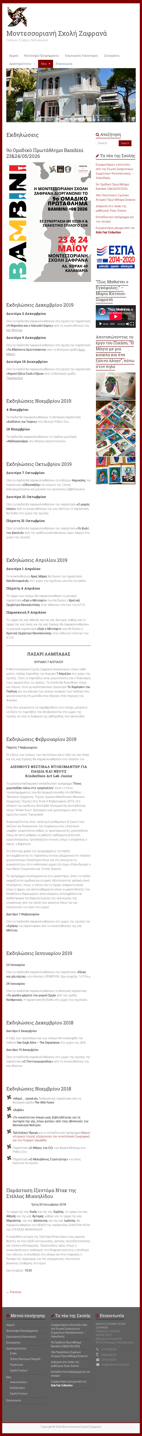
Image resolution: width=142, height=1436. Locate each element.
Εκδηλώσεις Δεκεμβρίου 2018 (39, 1022)
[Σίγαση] (128, 324)
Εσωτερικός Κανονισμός (81, 55)
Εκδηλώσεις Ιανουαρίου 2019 (39, 953)
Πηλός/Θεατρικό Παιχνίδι (25, 1359)
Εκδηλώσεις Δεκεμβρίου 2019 (40, 305)
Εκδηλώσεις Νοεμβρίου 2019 (38, 401)
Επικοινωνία (64, 64)
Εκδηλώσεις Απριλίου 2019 (36, 560)
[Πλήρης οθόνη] (132, 324)
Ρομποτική (16, 1364)
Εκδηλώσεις (17, 1387)
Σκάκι (13, 1353)
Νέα (43, 64)
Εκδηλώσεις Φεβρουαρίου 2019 (41, 739)
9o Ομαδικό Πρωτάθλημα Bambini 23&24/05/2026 (45, 153)
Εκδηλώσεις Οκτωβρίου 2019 (39, 464)
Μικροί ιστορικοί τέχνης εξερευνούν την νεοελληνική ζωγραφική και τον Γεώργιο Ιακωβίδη (51, 1136)
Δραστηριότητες (20, 64)
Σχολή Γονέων (18, 1370)
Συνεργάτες (112, 55)
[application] (116, 316)
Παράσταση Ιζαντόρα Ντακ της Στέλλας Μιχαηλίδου (41, 1193)
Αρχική (13, 55)
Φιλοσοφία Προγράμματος (41, 55)
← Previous (13, 1292)
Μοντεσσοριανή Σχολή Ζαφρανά (56, 33)
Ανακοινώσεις (18, 1382)
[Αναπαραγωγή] (100, 324)
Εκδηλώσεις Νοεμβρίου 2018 (38, 1089)
